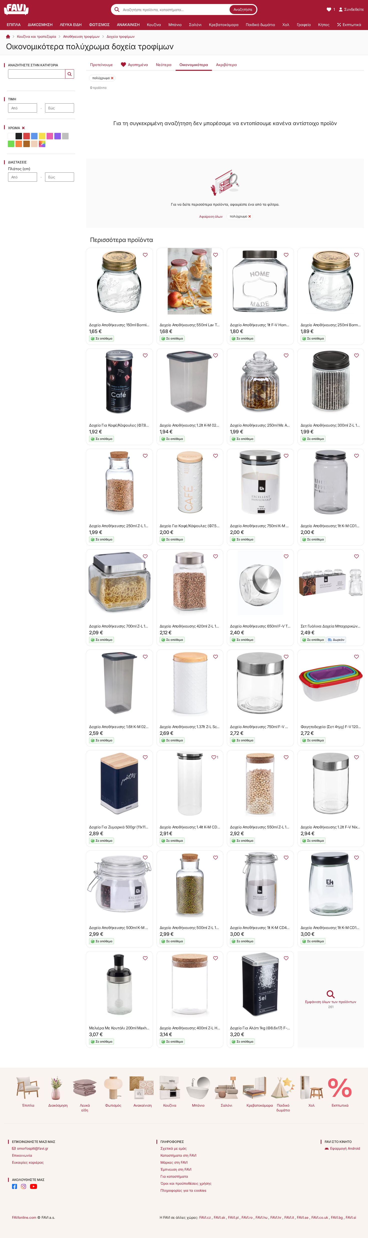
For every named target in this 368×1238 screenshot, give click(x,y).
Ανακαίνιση (142, 1105)
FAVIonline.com (24, 1217)
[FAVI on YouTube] (33, 1186)
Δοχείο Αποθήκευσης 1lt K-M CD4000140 (264, 927)
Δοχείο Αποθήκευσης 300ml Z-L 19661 (333, 425)
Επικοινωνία (22, 1155)
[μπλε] (34, 136)
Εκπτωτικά (340, 1105)
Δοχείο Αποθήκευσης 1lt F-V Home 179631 (265, 325)
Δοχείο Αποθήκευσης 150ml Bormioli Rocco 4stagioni (133, 325)
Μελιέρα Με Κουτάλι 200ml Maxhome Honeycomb (132, 1028)
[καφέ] (26, 144)
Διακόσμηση (58, 1105)
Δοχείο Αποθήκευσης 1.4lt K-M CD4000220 (196, 827)
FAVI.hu (262, 1217)
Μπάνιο (198, 1105)
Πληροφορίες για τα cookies (183, 1190)
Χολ (311, 1105)
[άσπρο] (11, 136)
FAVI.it (289, 1217)
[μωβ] (57, 136)
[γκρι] (65, 136)
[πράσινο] (11, 144)
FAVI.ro (248, 1217)
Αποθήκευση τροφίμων (81, 36)
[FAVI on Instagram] (23, 1186)
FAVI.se (303, 1217)
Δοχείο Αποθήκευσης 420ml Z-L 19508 (192, 626)
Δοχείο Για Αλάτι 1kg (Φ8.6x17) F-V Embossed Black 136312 (280, 1028)
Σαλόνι (226, 1105)
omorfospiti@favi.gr (32, 1148)
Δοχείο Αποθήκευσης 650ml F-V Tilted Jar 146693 (272, 626)
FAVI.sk (220, 1217)
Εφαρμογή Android (345, 1148)
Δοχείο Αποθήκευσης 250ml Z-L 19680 (121, 525)
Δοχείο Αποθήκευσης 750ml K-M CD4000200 (268, 525)
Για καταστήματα (174, 1176)
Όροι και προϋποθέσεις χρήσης (186, 1183)
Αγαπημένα (138, 64)
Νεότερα (163, 64)
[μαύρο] (19, 136)
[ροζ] (50, 136)
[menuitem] (13, 24)
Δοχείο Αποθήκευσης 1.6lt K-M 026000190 (124, 726)
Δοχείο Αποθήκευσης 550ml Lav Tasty (192, 325)
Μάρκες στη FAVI (174, 1162)
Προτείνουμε (101, 64)
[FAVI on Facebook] (14, 1186)
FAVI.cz (205, 1217)
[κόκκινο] (26, 136)
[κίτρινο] (42, 136)
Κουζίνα (169, 1105)
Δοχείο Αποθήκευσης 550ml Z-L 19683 (262, 827)
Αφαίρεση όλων (211, 216)
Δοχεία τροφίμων (121, 36)
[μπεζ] (34, 144)
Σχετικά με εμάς (173, 1148)
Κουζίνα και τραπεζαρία (36, 36)
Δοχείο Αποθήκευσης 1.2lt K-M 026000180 (195, 425)
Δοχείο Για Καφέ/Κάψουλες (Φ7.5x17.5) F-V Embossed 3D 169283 (215, 525)
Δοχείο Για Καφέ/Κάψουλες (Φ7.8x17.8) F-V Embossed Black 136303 (146, 425)
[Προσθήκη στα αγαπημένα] (145, 255)
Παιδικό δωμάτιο (283, 1107)
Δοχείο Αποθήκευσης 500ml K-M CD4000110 (126, 927)
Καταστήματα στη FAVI (178, 1155)
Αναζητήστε (243, 9)
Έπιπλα (28, 1105)
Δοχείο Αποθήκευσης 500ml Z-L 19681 (192, 927)
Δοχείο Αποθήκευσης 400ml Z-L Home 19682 (198, 1028)
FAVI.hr (276, 1217)
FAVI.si (351, 1217)
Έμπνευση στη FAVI (175, 1169)
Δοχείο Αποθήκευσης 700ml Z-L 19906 (121, 626)
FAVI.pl (234, 1217)
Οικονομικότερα (193, 64)
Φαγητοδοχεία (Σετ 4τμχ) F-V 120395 (332, 726)
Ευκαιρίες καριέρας (28, 1162)
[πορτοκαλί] (19, 144)
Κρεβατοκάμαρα (257, 1105)
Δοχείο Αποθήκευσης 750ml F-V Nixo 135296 (268, 726)
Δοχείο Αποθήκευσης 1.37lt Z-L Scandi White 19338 (202, 726)
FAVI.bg (337, 1217)
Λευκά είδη (85, 1107)
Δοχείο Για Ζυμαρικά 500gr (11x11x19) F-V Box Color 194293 (139, 827)
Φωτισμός (113, 1105)
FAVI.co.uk (320, 1217)
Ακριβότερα (226, 64)
